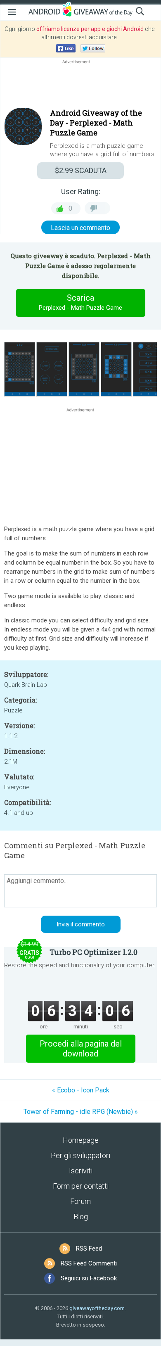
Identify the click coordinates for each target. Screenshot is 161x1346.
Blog (80, 1216)
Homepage (81, 1140)
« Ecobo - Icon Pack (80, 1090)
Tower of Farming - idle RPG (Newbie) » (81, 1112)
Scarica (80, 302)
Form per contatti (81, 1186)
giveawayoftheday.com (97, 1308)
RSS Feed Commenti (89, 1263)
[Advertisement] (80, 85)
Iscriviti (80, 1170)
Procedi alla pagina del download (81, 1049)
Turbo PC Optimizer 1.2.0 (93, 952)
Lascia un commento (80, 228)
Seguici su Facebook (89, 1278)
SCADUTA (81, 170)
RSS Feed (89, 1248)
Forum (80, 1201)
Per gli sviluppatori (80, 1155)
